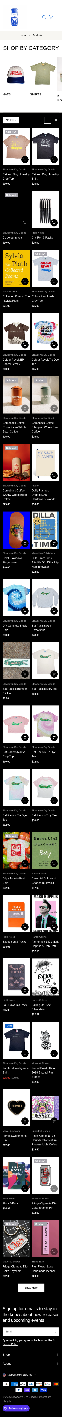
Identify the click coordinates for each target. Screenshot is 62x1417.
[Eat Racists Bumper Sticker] (16, 661)
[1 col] (47, 120)
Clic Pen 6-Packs (42, 237)
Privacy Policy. (10, 1344)
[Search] (43, 16)
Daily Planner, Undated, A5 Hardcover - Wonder (44, 495)
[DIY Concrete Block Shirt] (16, 597)
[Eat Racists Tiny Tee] (45, 787)
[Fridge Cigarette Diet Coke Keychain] (16, 1238)
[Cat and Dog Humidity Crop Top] (16, 146)
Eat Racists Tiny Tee (44, 815)
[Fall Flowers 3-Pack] (16, 977)
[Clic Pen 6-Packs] (45, 209)
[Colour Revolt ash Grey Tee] (45, 268)
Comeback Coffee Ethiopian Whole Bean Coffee (45, 427)
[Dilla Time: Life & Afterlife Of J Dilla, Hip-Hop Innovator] (45, 530)
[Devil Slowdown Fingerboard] (16, 530)
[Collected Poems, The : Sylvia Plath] (16, 268)
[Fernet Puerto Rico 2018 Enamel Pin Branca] (45, 1040)
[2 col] (56, 120)
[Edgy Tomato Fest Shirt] (16, 850)
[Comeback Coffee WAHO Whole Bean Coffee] (16, 462)
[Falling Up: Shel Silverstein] (45, 977)
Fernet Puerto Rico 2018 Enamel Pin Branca (43, 1073)
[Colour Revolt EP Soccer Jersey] (16, 331)
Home (23, 35)
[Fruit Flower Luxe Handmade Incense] (45, 1238)
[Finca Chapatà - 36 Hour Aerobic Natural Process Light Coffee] (45, 1107)
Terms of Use (45, 1340)
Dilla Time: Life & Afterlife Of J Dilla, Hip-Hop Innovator (45, 562)
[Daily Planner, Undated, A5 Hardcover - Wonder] (45, 462)
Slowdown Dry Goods (23, 1396)
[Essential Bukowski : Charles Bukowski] (45, 850)
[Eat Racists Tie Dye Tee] (45, 724)
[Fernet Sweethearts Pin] (16, 1107)
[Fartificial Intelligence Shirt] (16, 1040)
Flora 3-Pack (10, 1203)
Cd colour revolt (12, 237)
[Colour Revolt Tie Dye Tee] (45, 331)
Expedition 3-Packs (14, 941)
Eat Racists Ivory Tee (44, 688)
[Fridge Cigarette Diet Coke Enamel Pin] (45, 1175)
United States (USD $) (20, 1374)
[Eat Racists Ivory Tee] (45, 661)
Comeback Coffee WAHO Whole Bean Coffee (15, 495)
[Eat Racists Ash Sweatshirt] (45, 597)
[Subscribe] (55, 1331)
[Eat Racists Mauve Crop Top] (16, 724)
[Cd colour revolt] (16, 209)
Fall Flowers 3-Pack (15, 1004)
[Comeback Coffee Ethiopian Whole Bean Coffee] (45, 395)
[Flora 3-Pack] (16, 1175)
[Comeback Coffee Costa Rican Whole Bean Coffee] (16, 395)
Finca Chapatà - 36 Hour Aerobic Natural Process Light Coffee (44, 1140)
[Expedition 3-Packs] (16, 913)
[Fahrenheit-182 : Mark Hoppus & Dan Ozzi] (45, 913)
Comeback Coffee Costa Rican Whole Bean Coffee (14, 427)
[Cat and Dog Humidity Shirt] (45, 146)
